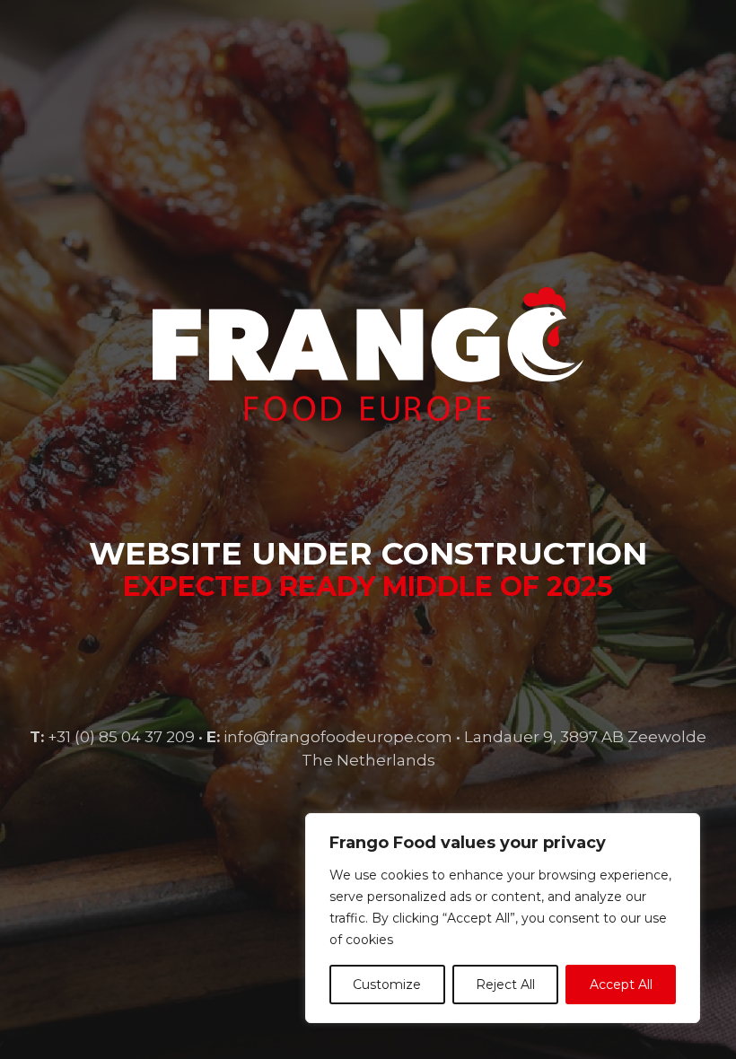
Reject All (505, 984)
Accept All (621, 984)
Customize (387, 984)
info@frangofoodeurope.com (337, 737)
